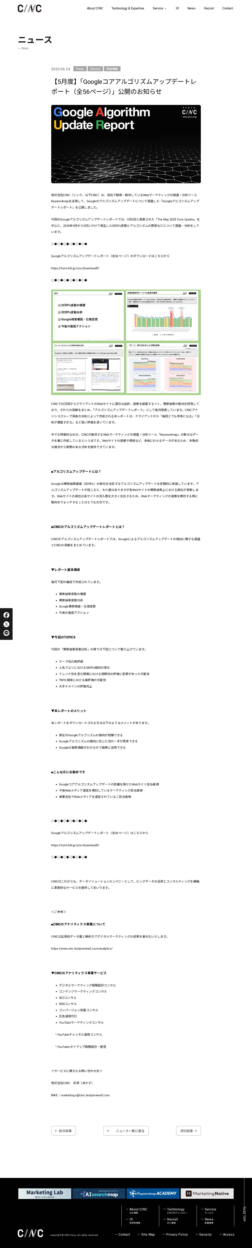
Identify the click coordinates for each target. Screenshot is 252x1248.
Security (205, 1234)
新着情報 (112, 68)
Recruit (209, 8)
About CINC (95, 8)
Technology (177, 1211)
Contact (227, 8)
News (191, 8)
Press (80, 68)
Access (228, 1234)
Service (158, 8)
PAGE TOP (244, 1213)
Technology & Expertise (128, 8)
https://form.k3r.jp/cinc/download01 (75, 268)
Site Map (148, 1234)
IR (177, 8)
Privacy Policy (177, 1234)
